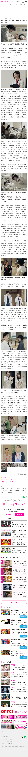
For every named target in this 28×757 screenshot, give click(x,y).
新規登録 (19, 515)
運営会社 (4, 744)
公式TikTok (10, 479)
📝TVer (3, 482)
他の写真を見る (23, 474)
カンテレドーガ (11, 482)
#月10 (15, 500)
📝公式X (3, 479)
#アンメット (8, 500)
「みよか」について (6, 732)
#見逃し (21, 500)
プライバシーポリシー (7, 741)
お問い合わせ (11, 744)
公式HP (4, 477)
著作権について (5, 736)
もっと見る (14, 602)
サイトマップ (5, 734)
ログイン (8, 515)
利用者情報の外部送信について (9, 739)
